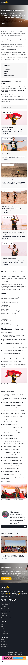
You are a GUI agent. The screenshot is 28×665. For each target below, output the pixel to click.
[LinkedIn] (2, 599)
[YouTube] (15, 600)
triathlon (8, 593)
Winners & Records (9, 75)
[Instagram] (5, 600)
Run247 (3, 642)
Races (2, 628)
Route (5, 73)
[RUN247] (4, 2)
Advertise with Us (5, 608)
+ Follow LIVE (6, 69)
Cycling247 (4, 644)
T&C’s (20, 652)
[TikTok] (12, 600)
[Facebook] (7, 600)
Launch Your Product (6, 611)
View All (19, 533)
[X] (10, 600)
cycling (18, 593)
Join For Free (6, 578)
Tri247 (2, 639)
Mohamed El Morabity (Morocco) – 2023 (14, 359)
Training (3, 631)
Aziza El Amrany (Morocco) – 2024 (13, 416)
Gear (2, 624)
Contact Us (4, 613)
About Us (3, 606)
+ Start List (5, 71)
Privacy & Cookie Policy (11, 652)
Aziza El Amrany (16, 286)
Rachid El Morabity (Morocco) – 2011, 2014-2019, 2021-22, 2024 (13, 336)
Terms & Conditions (6, 617)
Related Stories (7, 533)
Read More (5, 133)
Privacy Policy (4, 615)
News (2, 626)
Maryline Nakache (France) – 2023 (13, 419)
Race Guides (4, 633)
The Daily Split (4, 646)
